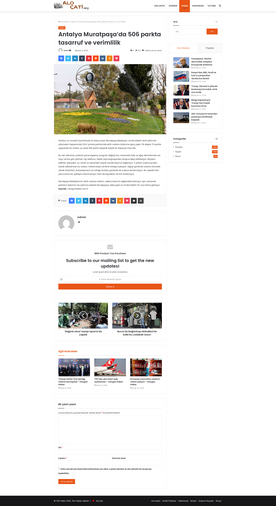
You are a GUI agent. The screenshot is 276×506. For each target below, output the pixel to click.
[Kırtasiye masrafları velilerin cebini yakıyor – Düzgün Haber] (146, 367)
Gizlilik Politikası (169, 501)
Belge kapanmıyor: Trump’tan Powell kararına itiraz (201, 103)
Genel (177, 156)
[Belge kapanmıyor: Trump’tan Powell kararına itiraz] (181, 104)
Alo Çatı (99, 501)
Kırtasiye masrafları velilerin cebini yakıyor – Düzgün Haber (145, 382)
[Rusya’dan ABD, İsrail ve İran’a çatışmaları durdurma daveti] (181, 76)
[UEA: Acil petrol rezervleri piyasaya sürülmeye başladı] (181, 117)
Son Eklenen (183, 48)
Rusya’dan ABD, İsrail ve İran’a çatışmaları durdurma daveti (203, 75)
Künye (218, 501)
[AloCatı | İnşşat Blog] (72, 6)
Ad (60, 447)
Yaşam (184, 6)
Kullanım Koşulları (206, 501)
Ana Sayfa (159, 6)
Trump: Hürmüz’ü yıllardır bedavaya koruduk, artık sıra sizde (204, 89)
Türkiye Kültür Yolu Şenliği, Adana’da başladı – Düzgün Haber (73, 382)
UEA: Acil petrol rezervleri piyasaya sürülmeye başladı (204, 116)
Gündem (173, 6)
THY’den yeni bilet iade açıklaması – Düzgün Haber (108, 380)
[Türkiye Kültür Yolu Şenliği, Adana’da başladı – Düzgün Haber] (74, 367)
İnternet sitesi (119, 458)
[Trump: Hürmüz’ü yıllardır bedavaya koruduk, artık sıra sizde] (181, 90)
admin (66, 50)
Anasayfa (64, 22)
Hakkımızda (198, 6)
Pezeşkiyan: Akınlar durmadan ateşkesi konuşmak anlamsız (201, 61)
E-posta (62, 458)
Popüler (210, 48)
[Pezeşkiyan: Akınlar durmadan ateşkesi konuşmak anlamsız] (181, 62)
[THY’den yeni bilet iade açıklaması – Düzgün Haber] (110, 367)
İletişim (212, 6)
